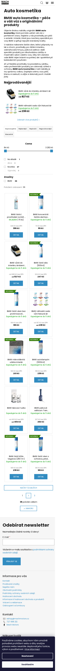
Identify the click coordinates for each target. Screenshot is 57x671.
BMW (12, 181)
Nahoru (29, 508)
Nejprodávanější (45, 129)
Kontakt (6, 581)
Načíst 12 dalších (28, 487)
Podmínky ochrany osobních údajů (19, 593)
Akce (12, 163)
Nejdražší (33, 129)
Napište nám (8, 587)
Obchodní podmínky (12, 590)
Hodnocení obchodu (12, 596)
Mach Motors (13, 624)
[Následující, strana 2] (28, 495)
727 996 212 (12, 621)
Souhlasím (27, 664)
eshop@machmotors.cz (18, 618)
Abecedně (9, 134)
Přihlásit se (11, 561)
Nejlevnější (23, 129)
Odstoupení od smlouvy (14, 605)
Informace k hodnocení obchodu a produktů (23, 599)
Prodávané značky (11, 584)
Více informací (32, 649)
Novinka (13, 167)
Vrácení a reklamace (12, 602)
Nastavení (28, 656)
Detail (16, 235)
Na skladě (14, 159)
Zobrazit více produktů (27, 119)
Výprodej (13, 170)
